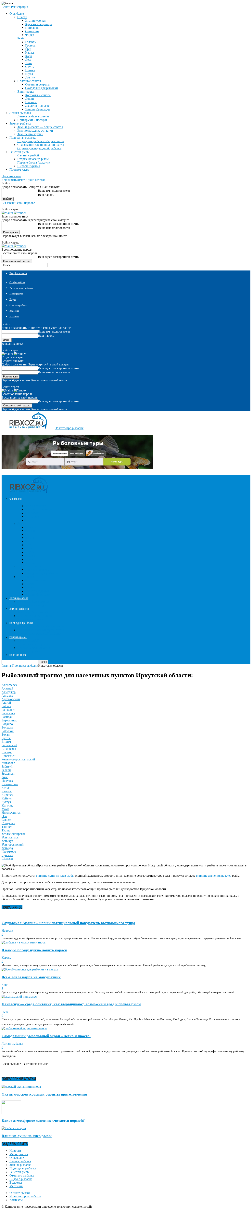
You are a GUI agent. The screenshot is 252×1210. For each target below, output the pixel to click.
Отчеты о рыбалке (18, 305)
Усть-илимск (10, 837)
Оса (4, 816)
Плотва (30, 70)
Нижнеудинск (11, 812)
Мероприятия (16, 293)
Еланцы (7, 752)
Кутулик (7, 805)
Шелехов (8, 858)
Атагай (6, 702)
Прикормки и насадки (32, 120)
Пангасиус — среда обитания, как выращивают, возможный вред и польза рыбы (71, 1004)
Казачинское (10, 784)
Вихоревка (9, 748)
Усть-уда (7, 848)
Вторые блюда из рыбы (33, 159)
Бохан (6, 734)
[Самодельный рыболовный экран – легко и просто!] (24, 1028)
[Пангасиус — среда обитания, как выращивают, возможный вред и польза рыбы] (19, 996)
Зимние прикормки (30, 134)
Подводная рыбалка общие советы (40, 141)
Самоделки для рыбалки (41, 88)
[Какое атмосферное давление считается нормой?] (11, 1113)
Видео (12, 299)
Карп (28, 56)
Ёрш (28, 49)
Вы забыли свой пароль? (18, 202)
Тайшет (7, 826)
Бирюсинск (9, 720)
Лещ (28, 59)
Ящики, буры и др (37, 109)
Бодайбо (7, 724)
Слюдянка (8, 823)
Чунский (7, 855)
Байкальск (8, 709)
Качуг (5, 787)
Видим (6, 741)
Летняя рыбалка (12, 1043)
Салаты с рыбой (28, 155)
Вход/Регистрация (18, 273)
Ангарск (7, 695)
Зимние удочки (35, 20)
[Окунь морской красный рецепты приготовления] (21, 1086)
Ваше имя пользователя (54, 190)
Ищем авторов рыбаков (21, 288)
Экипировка (25, 91)
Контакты (14, 316)
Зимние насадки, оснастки (35, 130)
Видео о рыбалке (20, 1179)
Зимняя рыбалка (20, 1164)
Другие (30, 77)
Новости (7, 930)
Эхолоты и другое (37, 105)
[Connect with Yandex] (20, 213)
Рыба (20, 38)
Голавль (30, 42)
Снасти (22, 17)
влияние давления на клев (213, 875)
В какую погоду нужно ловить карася (34, 950)
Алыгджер (9, 692)
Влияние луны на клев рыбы (27, 1136)
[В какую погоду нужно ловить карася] (23, 942)
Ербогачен (9, 755)
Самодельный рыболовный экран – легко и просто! (46, 1036)
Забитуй (7, 766)
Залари (6, 770)
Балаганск (8, 713)
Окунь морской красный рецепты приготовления (44, 1094)
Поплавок (32, 27)
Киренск (7, 794)
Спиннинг (32, 31)
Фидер (29, 34)
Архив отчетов (35, 179)
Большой (8, 731)
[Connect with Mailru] (8, 213)
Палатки (31, 102)
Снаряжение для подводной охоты (40, 144)
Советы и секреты (37, 84)
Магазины (16, 1186)
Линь (28, 63)
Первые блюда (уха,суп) (33, 162)
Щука (29, 73)
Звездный (8, 773)
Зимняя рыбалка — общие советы (40, 127)
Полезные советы (29, 81)
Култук (6, 802)
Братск (6, 738)
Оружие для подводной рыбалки (39, 148)
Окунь (29, 66)
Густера (30, 45)
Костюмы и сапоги (38, 95)
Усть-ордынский (13, 844)
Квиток (7, 791)
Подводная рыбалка (22, 1168)
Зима (5, 777)
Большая (7, 727)
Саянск (6, 819)
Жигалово (8, 763)
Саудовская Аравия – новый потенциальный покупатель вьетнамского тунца (68, 923)
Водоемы (14, 310)
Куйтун (7, 798)
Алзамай (7, 688)
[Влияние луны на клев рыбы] (14, 1128)
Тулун (6, 830)
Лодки (29, 98)
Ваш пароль (46, 194)
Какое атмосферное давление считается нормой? (43, 1120)
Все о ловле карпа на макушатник (31, 977)
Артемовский (11, 699)
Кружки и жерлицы (38, 24)
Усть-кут (7, 841)
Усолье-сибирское (13, 833)
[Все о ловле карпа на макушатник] (30, 969)
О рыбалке (16, 1157)
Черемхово (9, 851)
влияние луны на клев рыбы (55, 875)
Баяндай (7, 716)
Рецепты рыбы (19, 1172)
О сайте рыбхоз (17, 282)
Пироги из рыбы (28, 166)
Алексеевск (9, 685)
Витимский (9, 745)
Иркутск (7, 780)
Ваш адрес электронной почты (58, 223)
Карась (29, 52)
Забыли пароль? (12, 343)
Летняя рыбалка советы (33, 116)
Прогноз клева (19, 169)
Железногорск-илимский (18, 759)
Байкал (6, 706)
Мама (5, 809)
